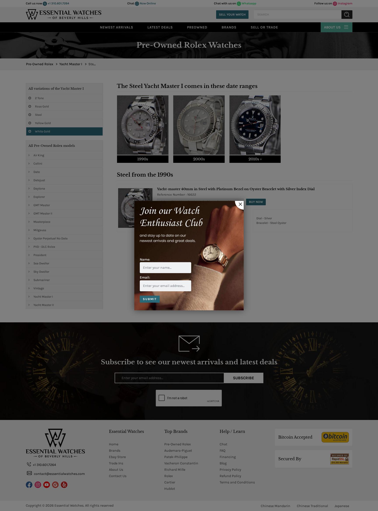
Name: (145, 259)
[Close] (239, 205)
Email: (145, 277)
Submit (150, 299)
